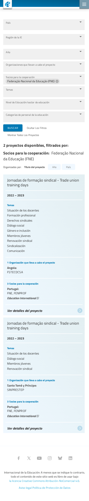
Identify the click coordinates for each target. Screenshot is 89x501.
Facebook (18, 458)
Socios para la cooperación (20, 77)
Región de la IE (14, 37)
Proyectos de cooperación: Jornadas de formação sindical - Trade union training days (44, 243)
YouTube (39, 458)
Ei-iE (6, 5)
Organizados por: (12, 167)
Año (8, 52)
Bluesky (60, 458)
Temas (9, 89)
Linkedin (70, 458)
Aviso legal (25, 488)
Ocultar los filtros (37, 127)
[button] (33, 81)
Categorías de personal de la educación (27, 115)
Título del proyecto (34, 167)
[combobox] (40, 26)
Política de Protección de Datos (51, 488)
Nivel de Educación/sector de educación (27, 102)
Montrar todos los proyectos (23, 135)
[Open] (80, 22)
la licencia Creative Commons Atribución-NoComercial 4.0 (44, 481)
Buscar (13, 127)
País (8, 23)
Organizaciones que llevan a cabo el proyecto (30, 64)
